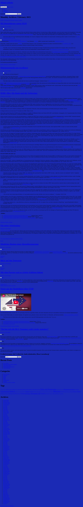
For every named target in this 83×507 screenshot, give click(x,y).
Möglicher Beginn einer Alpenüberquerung (20, 244)
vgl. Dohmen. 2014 (67, 43)
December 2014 (6, 483)
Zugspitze (61, 393)
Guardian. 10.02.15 (15, 127)
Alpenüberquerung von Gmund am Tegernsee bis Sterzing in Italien (48, 251)
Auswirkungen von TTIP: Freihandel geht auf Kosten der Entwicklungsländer (19, 322)
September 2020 (6, 429)
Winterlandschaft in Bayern (8, 366)
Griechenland (5, 391)
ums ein (27, 84)
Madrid (44, 391)
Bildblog (2, 83)
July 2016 (5, 465)
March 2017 (5, 456)
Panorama (5, 375)
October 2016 (6, 461)
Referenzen (5, 11)
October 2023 (6, 412)
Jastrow (36, 41)
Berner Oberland (33, 389)
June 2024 (5, 407)
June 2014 (5, 490)
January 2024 (6, 411)
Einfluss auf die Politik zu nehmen (71, 314)
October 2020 (6, 428)
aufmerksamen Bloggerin (52, 336)
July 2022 (5, 421)
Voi (59, 393)
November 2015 (6, 471)
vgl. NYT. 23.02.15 (42, 198)
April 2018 (5, 444)
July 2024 (5, 406)
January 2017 (6, 458)
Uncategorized (7, 20)
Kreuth (37, 391)
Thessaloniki (47, 393)
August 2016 (5, 464)
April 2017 (5, 454)
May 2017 (5, 453)
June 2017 (5, 452)
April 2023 (5, 415)
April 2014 (5, 493)
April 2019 (5, 437)
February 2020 (6, 431)
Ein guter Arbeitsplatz (10, 225)
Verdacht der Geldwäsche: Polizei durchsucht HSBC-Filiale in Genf (17, 215)
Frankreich (77, 389)
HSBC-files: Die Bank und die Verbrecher (19, 93)
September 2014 (6, 487)
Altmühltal (7, 389)
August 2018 (5, 440)
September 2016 (6, 463)
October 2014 (6, 486)
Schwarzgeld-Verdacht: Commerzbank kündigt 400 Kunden (15, 216)
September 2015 (6, 473)
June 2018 (5, 442)
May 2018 (5, 443)
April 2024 (5, 409)
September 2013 (6, 501)
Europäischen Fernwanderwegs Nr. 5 (41, 252)
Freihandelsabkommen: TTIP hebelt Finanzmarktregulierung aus (16, 321)
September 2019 (6, 433)
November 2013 (6, 499)
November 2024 (6, 403)
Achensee (2, 389)
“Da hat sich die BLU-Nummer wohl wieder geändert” (25, 329)
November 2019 (6, 432)
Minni (9, 26)
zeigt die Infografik (5, 230)
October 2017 (6, 447)
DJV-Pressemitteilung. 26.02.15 (55, 80)
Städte (4, 378)
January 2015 (6, 482)
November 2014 (6, 485)
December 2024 (6, 402)
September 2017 (6, 449)
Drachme (20, 43)
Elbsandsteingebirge (69, 389)
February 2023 (6, 417)
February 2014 (6, 495)
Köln (40, 391)
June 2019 (5, 436)
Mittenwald (47, 391)
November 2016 (6, 460)
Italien (18, 391)
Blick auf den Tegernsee (11, 260)
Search (2, 5)
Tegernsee (3, 256)
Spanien (18, 393)
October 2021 (6, 425)
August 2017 (5, 450)
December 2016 (6, 459)
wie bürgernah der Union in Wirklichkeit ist (12, 84)
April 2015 (5, 479)
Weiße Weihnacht (6, 368)
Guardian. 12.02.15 (28, 174)
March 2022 (5, 423)
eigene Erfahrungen (20, 339)
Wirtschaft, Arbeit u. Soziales (16, 20)
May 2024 (5, 408)
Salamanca (6, 393)
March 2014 (5, 494)
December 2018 (6, 439)
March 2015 (5, 480)
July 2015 (5, 475)
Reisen (2, 240)
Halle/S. (12, 391)
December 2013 (6, 497)
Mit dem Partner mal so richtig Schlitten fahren (22, 272)
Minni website (7, 2)
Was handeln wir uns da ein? (9, 323)
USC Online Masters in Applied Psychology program (11, 238)
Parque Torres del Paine (68, 391)
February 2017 (6, 457)
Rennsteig (2, 393)
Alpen (4, 389)
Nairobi (62, 391)
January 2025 (6, 401)
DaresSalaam (59, 389)
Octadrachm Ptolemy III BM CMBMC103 (18, 41)
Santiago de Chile (12, 393)
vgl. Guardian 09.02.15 (58, 117)
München (56, 391)
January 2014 (6, 496)
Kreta (35, 391)
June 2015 (5, 476)
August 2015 (5, 474)
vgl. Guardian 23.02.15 (57, 207)
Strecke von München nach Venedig (60, 252)
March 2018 (5, 445)
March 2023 (5, 416)
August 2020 (5, 430)
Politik (2, 20)
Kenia (27, 391)
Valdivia (51, 393)
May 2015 (5, 478)
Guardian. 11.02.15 (14, 142)
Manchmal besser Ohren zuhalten (10, 364)
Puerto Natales (77, 391)
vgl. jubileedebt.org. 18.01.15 (19, 211)
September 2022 (6, 419)
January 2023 (6, 418)
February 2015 (6, 481)
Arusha (10, 389)
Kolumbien (31, 391)
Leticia (42, 391)
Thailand (42, 393)
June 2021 (5, 426)
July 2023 (5, 414)
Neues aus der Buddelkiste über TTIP (17, 289)
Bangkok (16, 389)
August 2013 (5, 502)
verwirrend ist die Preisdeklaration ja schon (59, 343)
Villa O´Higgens (56, 393)
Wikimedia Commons (59, 41)
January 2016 (6, 469)
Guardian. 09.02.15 (67, 146)
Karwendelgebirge (22, 391)
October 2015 (6, 472)
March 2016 (5, 467)
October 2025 (6, 400)
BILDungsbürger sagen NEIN (14, 23)
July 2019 (5, 435)
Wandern (5, 381)
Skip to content (10, 6)
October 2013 (6, 500)
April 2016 (5, 466)
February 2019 (6, 438)
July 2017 (5, 451)
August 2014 (5, 488)
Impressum (5, 10)
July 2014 (5, 489)
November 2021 (6, 424)
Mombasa (51, 391)
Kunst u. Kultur (6, 374)
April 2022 (5, 422)
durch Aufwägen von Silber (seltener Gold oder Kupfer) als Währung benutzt (17, 34)
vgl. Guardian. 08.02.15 (55, 177)
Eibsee (62, 389)
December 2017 (6, 446)
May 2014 (5, 492)
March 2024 (5, 410)
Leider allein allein (7, 365)
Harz (16, 391)
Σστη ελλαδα (5, 363)
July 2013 (5, 503)
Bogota (38, 389)
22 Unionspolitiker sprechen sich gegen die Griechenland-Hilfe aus (32, 76)
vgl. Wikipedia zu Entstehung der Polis (60, 51)
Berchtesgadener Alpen (23, 389)
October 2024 (6, 404)
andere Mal (33, 84)
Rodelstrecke (20, 281)
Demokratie (23, 87)
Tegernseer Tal (4, 284)
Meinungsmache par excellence (14, 68)
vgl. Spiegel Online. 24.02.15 (71, 99)
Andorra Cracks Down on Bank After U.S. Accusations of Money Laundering (19, 217)
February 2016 (6, 468)
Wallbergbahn (50, 281)
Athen (13, 389)
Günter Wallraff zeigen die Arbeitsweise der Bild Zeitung (18, 83)
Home (4, 9)
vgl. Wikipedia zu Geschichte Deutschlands (59, 49)
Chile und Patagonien (48, 389)
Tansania (22, 393)
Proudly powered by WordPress (7, 505)
